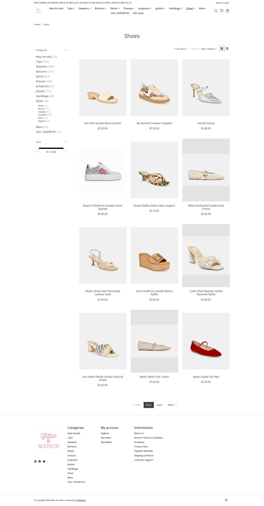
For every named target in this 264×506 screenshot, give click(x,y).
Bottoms (41, 71)
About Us (139, 433)
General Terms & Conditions (148, 437)
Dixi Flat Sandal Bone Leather (102, 123)
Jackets (40, 91)
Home (37, 24)
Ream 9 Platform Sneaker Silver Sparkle (103, 207)
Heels (41, 105)
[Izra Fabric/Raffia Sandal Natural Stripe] (103, 341)
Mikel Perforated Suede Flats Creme (206, 207)
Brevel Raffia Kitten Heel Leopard (154, 205)
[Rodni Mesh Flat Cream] (154, 341)
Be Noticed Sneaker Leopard (154, 123)
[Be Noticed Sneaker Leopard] (154, 87)
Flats (40, 117)
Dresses (40, 81)
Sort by (195, 48)
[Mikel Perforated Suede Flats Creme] (206, 169)
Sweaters (41, 66)
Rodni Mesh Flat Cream (154, 376)
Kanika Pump (206, 123)
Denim (40, 76)
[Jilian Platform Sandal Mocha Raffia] (154, 255)
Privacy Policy (141, 446)
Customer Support (143, 459)
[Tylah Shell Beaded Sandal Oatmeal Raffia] (206, 255)
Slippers (42, 120)
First (149, 405)
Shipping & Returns (144, 455)
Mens (202, 8)
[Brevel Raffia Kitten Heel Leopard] (154, 169)
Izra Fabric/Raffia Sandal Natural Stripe (102, 378)
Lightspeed (81, 500)
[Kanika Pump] (206, 87)
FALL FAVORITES (120, 13)
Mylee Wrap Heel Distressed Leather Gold (102, 292)
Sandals (42, 111)
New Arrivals (56, 8)
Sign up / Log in (222, 3)
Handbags (42, 96)
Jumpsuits (42, 86)
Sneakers (42, 114)
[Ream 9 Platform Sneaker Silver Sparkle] (103, 169)
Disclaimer (139, 442)
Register (105, 433)
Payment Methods (143, 450)
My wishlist (106, 442)
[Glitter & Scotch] (38, 11)
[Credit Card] (226, 500)
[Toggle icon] (216, 11)
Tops (39, 61)
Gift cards (138, 13)
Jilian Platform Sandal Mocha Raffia (154, 292)
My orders (106, 437)
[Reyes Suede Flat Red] (206, 341)
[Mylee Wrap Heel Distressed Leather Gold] (103, 255)
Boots (41, 108)
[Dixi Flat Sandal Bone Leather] (103, 87)
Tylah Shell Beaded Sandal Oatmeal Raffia (206, 292)
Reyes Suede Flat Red (206, 376)
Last (159, 405)
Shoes (39, 101)
